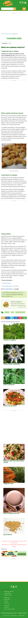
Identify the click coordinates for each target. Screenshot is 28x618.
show (9, 43)
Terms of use (6, 615)
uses (12, 312)
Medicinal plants (7, 33)
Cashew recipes (6, 283)
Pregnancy (6, 603)
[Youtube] (13, 587)
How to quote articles (9, 609)
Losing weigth (7, 593)
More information (7, 289)
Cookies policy (21, 615)
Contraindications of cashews (10, 286)
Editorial (19, 302)
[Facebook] (11, 587)
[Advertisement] (14, 24)
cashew (7, 312)
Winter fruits (7, 599)
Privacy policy (13, 615)
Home (2, 33)
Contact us (6, 605)
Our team (6, 607)
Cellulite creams (8, 595)
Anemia (6, 601)
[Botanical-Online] (8, 3)
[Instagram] (16, 587)
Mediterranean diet (8, 591)
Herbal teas (7, 597)
